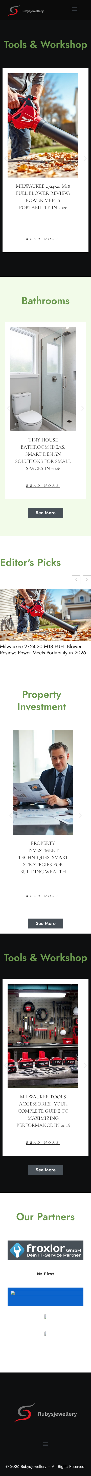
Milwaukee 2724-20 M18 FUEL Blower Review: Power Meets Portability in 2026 (43, 650)
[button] (74, 9)
